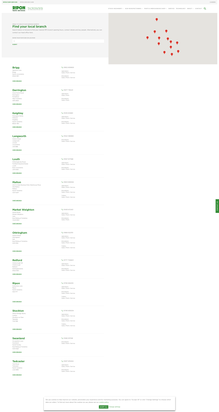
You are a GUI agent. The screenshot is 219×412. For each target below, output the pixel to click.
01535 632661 (67, 113)
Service (171, 8)
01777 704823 (67, 260)
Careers (213, 2)
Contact (198, 8)
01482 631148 (67, 338)
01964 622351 (67, 232)
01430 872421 (67, 209)
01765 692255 (67, 283)
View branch (17, 81)
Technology (181, 8)
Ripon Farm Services (10, 2)
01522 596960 (68, 136)
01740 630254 (68, 310)
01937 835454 (67, 361)
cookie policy (104, 402)
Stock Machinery (115, 8)
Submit (14, 44)
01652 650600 (68, 67)
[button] (171, 47)
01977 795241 (67, 90)
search (205, 8)
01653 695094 (68, 182)
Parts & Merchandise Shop (154, 8)
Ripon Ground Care (27, 2)
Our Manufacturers (133, 8)
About (189, 8)
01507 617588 (67, 159)
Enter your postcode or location (23, 38)
